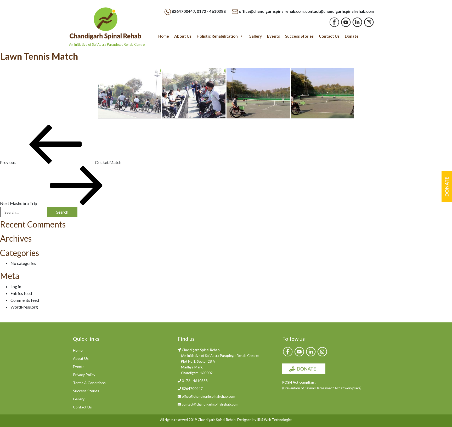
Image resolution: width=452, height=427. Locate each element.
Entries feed (21, 293)
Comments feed (24, 300)
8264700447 (183, 11)
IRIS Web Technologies (274, 420)
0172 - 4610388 (211, 11)
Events (273, 36)
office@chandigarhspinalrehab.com (271, 11)
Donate (352, 36)
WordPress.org (24, 306)
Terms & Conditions (89, 382)
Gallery (255, 36)
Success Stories (299, 36)
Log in (15, 286)
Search (62, 211)
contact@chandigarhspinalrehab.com (339, 11)
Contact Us (329, 36)
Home (163, 36)
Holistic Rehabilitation (217, 36)
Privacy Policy (84, 374)
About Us (182, 36)
